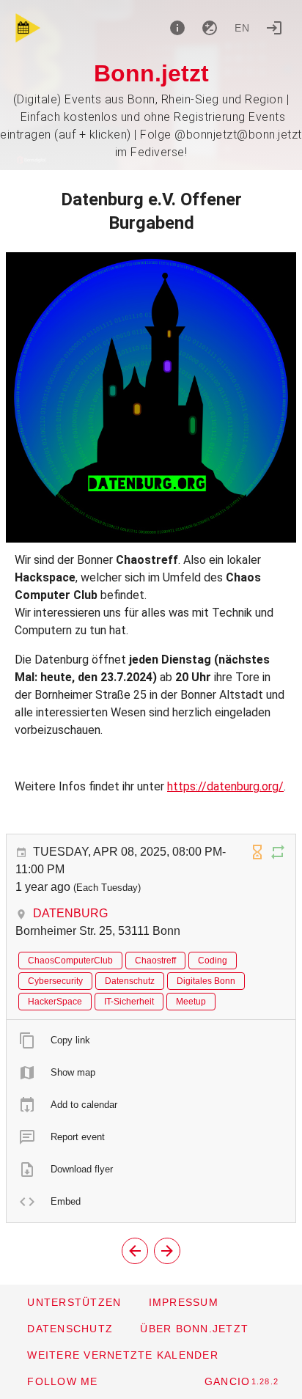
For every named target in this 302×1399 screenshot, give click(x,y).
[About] (177, 28)
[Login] (274, 28)
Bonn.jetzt (151, 73)
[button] (122, 1355)
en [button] (243, 28)
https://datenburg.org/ (225, 786)
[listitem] (151, 1040)
